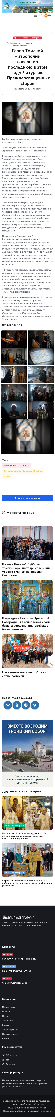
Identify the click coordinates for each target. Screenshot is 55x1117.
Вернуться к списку (28, 498)
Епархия (6, 1011)
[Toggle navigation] (36, 15)
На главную (14, 43)
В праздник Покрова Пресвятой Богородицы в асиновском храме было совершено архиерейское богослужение (26, 623)
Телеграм (10, 1064)
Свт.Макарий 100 (10, 1029)
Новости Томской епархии (29, 38)
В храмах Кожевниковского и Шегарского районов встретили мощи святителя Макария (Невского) (27, 883)
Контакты (7, 1038)
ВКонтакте (11, 1055)
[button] (40, 15)
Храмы (5, 1025)
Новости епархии (20, 46)
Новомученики (9, 1034)
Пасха (7, 477)
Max (8, 1060)
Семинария (7, 1020)
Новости (28, 43)
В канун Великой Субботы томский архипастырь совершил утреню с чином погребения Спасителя (26, 569)
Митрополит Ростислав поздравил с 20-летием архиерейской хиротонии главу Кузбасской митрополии (24, 836)
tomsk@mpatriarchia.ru (14, 983)
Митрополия (8, 1007)
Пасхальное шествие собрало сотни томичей (24, 674)
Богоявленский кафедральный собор (23, 471)
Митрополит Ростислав (16, 465)
